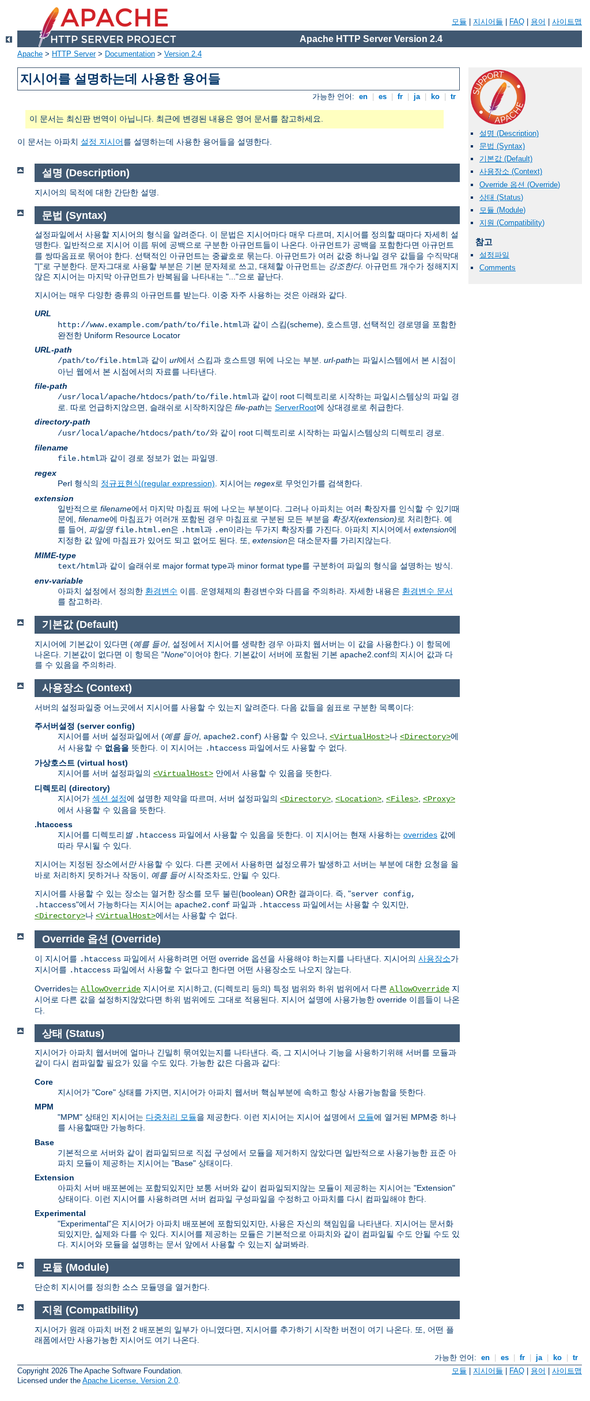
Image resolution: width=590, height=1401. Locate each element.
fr (400, 96)
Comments (497, 267)
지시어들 (488, 21)
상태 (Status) (501, 197)
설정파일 (494, 255)
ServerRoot (295, 407)
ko (435, 96)
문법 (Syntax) (502, 146)
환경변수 (161, 591)
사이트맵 (567, 21)
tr (453, 96)
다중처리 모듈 (171, 1117)
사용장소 (434, 958)
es (382, 96)
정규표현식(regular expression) (158, 483)
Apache (30, 54)
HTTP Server (74, 54)
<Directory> (425, 736)
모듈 (459, 21)
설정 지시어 (102, 141)
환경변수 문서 (427, 591)
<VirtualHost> (359, 736)
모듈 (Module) (502, 210)
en (363, 96)
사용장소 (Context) (510, 171)
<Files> (402, 799)
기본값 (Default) (505, 158)
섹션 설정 (109, 798)
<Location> (358, 799)
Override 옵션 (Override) (519, 184)
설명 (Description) (509, 133)
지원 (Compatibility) (511, 222)
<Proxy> (439, 799)
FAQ (516, 21)
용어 (538, 21)
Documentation (130, 54)
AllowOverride (111, 989)
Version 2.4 (183, 54)
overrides (420, 834)
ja (416, 96)
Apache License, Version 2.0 (130, 1380)
